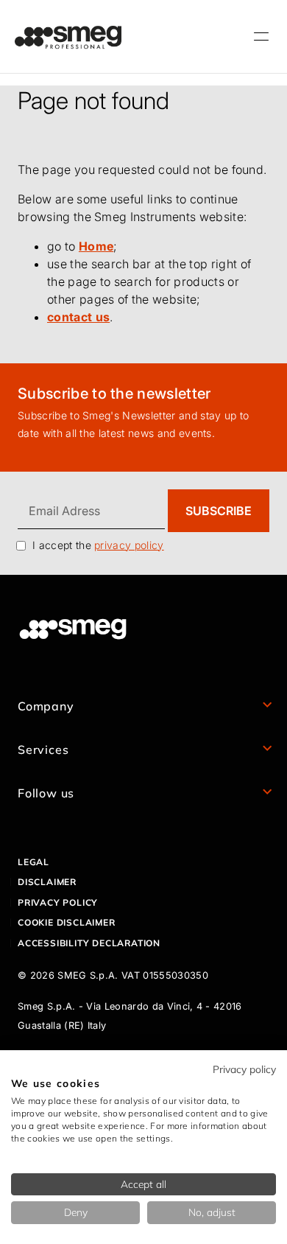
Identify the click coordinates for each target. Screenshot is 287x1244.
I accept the (98, 545)
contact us (78, 317)
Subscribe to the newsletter (114, 393)
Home (96, 246)
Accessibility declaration (89, 942)
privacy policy (128, 545)
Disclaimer (47, 881)
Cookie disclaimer (67, 922)
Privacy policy (58, 902)
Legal (33, 861)
